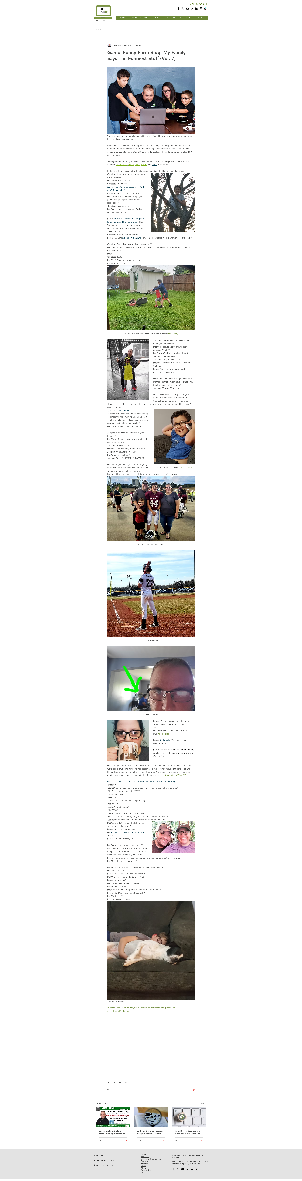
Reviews (144, 1163)
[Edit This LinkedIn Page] (196, 8)
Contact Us (146, 1170)
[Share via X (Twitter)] (114, 1082)
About (143, 1168)
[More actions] (193, 45)
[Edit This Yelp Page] (192, 8)
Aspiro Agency (195, 1163)
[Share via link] (126, 1082)
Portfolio (145, 1161)
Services (145, 1156)
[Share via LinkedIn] (120, 1082)
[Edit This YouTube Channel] (187, 8)
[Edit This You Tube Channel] (182, 1169)
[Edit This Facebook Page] (178, 8)
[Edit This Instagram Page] (201, 8)
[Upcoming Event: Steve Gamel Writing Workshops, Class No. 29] (113, 1117)
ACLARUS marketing (195, 1161)
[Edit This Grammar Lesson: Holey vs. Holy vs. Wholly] (151, 1117)
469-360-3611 (107, 1165)
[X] (183, 8)
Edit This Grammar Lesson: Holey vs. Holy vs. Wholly (150, 1132)
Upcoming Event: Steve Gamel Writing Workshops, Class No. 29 (112, 1132)
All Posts (98, 29)
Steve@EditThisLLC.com (111, 1160)
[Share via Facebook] (108, 1082)
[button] (203, 29)
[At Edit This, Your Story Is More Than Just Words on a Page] (189, 1117)
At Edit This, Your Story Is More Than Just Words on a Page (188, 1132)
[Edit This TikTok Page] (205, 8)
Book (143, 1165)
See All (203, 1103)
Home (143, 1154)
